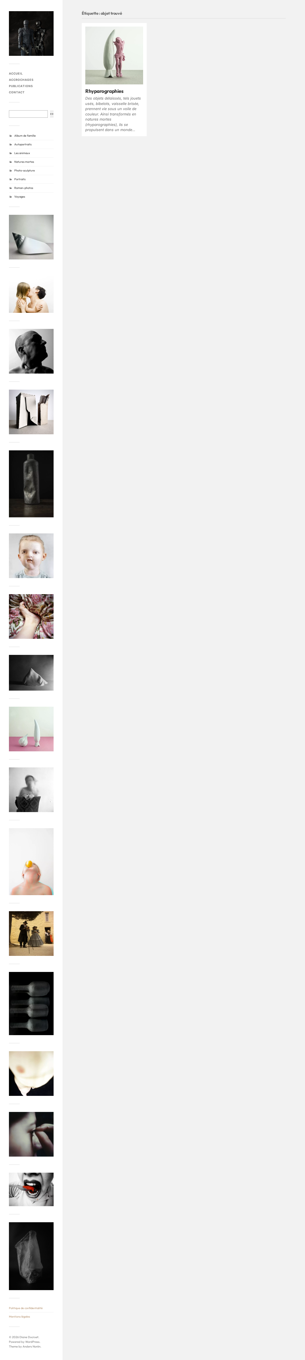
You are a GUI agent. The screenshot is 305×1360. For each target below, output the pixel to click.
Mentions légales (19, 1316)
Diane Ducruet (28, 1337)
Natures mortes (24, 161)
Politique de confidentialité (26, 1308)
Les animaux (22, 153)
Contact (17, 92)
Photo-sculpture (24, 170)
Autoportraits (22, 144)
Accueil (16, 73)
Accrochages (21, 79)
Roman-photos (23, 188)
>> (52, 113)
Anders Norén (31, 1346)
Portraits (19, 179)
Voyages (19, 196)
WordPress (32, 1341)
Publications (21, 86)
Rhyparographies (104, 91)
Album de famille (25, 135)
